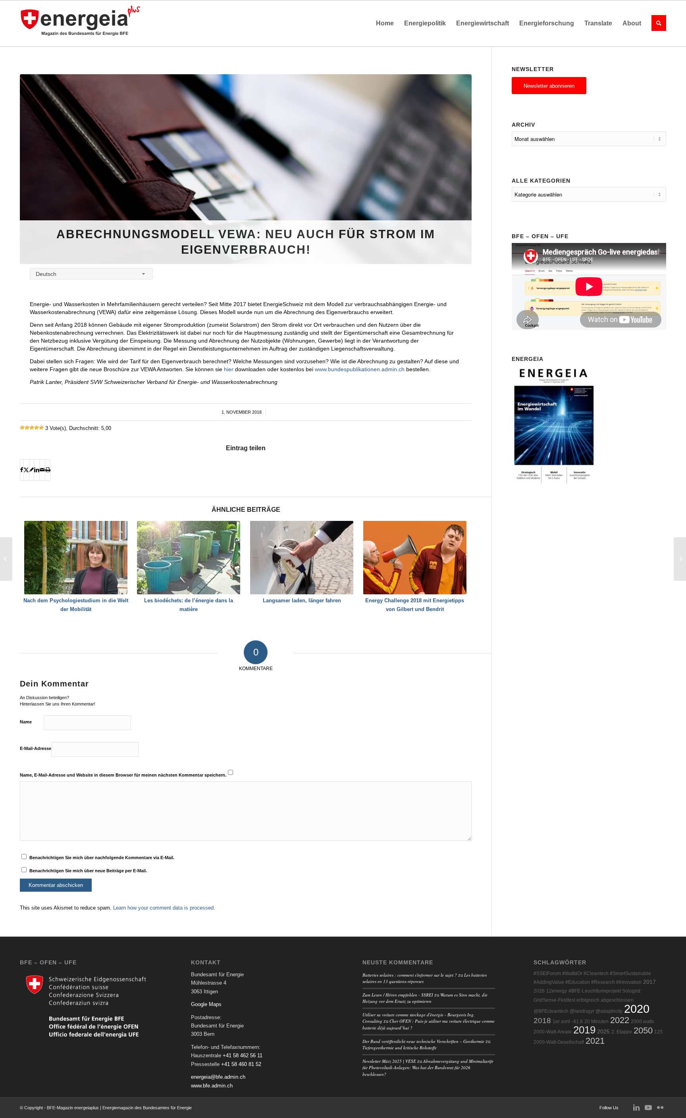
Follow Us (609, 1107)
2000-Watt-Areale (553, 1032)
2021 (595, 1041)
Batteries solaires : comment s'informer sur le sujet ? (409, 975)
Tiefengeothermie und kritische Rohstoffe (399, 1048)
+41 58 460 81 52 (241, 1064)
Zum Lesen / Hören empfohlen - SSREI (397, 995)
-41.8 (577, 1021)
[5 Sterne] (41, 427)
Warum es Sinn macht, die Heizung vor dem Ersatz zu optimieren (425, 998)
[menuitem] (385, 23)
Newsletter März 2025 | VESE (389, 1061)
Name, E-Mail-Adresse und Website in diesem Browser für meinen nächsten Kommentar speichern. (123, 775)
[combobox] (91, 274)
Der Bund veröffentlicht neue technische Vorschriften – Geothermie (423, 1041)
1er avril (561, 1021)
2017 (649, 982)
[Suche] (656, 23)
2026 (539, 991)
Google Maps (206, 1004)
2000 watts (642, 1021)
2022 (619, 1020)
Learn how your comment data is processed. (164, 908)
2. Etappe (621, 1032)
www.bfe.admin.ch (212, 1086)
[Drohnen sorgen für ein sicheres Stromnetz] (6, 559)
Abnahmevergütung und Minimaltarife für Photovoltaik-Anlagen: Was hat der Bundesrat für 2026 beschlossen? (427, 1067)
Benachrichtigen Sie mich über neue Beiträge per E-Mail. (88, 870)
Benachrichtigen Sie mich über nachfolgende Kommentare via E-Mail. (101, 857)
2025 (603, 1032)
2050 (643, 1030)
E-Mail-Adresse (35, 748)
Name (26, 721)
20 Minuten (596, 1021)
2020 (636, 1008)
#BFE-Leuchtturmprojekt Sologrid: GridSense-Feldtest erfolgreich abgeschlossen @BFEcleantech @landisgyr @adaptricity (588, 1001)
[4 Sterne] (36, 427)
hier (228, 369)
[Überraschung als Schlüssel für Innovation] (680, 559)
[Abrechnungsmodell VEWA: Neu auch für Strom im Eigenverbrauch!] (246, 169)
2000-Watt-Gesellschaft (559, 1042)
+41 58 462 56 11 (242, 1055)
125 (658, 1032)
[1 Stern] (22, 427)
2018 (542, 1020)
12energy (556, 991)
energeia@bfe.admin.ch (218, 1077)
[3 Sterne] (31, 427)
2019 (584, 1029)
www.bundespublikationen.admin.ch (360, 369)
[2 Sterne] (27, 427)
